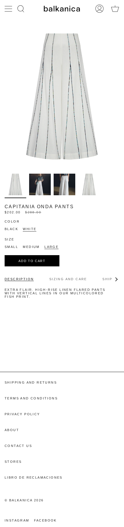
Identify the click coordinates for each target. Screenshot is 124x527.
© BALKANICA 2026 (24, 500)
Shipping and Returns (31, 382)
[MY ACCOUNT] (99, 8)
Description (19, 279)
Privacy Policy (22, 414)
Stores (13, 461)
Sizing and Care (68, 279)
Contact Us (18, 446)
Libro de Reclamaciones (34, 477)
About (12, 430)
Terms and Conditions (31, 398)
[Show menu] (9, 8)
